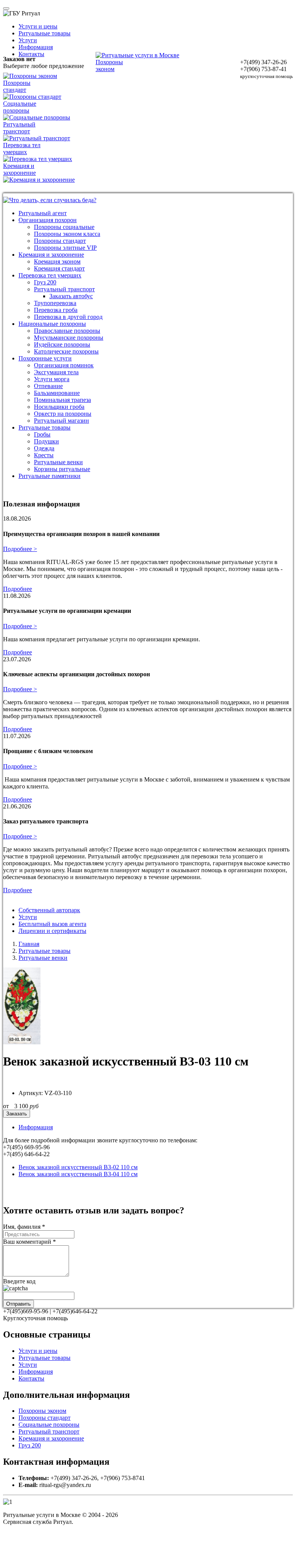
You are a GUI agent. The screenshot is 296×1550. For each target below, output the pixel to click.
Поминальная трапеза (62, 400)
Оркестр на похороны (62, 413)
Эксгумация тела (56, 372)
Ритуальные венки (58, 462)
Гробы (42, 434)
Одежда (44, 448)
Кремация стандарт (59, 268)
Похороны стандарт (60, 240)
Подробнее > (20, 549)
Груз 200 (45, 282)
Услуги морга (51, 379)
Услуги (27, 40)
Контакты (31, 54)
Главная (28, 944)
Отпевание (48, 386)
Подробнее (17, 589)
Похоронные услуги (45, 358)
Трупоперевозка (55, 303)
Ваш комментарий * (29, 1241)
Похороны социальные (64, 227)
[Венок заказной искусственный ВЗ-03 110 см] (21, 1042)
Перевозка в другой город (68, 317)
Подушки (46, 441)
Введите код (19, 1281)
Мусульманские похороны (68, 337)
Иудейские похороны (62, 344)
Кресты (44, 455)
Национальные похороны (52, 323)
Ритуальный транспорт (64, 289)
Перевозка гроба (55, 310)
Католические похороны (66, 351)
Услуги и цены (37, 26)
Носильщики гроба (59, 406)
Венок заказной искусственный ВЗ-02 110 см (78, 1167)
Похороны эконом (42, 1410)
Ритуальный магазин (61, 420)
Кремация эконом (57, 261)
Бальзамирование (57, 393)
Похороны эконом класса (67, 234)
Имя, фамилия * (24, 1226)
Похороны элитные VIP (65, 247)
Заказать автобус (71, 296)
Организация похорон (47, 220)
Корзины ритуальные (62, 469)
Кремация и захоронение (51, 254)
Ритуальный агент (42, 213)
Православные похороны (67, 330)
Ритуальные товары (44, 33)
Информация (35, 47)
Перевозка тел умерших (49, 275)
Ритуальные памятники (49, 476)
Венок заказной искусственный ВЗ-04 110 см (78, 1174)
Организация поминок (64, 365)
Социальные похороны (48, 1424)
